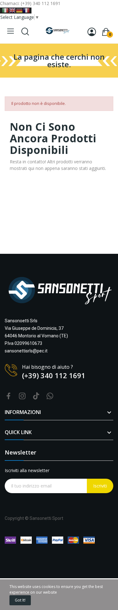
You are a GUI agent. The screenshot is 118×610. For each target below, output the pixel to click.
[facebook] (8, 396)
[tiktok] (36, 396)
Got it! (20, 600)
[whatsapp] (50, 396)
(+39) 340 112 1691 (53, 375)
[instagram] (22, 396)
